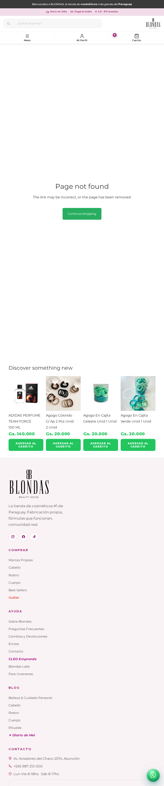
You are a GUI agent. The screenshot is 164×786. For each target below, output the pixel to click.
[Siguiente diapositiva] (38, 393)
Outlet (14, 598)
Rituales (15, 728)
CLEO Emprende (23, 659)
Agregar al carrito (26, 445)
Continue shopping (82, 214)
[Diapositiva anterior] (13, 393)
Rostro (14, 575)
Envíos (14, 644)
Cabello (14, 567)
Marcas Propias (21, 560)
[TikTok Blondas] (34, 536)
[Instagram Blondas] (13, 536)
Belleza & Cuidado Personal (30, 698)
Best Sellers (18, 590)
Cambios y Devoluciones (28, 636)
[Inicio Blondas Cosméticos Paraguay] (153, 23)
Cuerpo (14, 583)
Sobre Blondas (20, 621)
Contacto (16, 651)
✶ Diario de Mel (22, 735)
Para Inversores (21, 674)
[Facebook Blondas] (23, 536)
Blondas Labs (19, 666)
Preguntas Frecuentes (26, 629)
